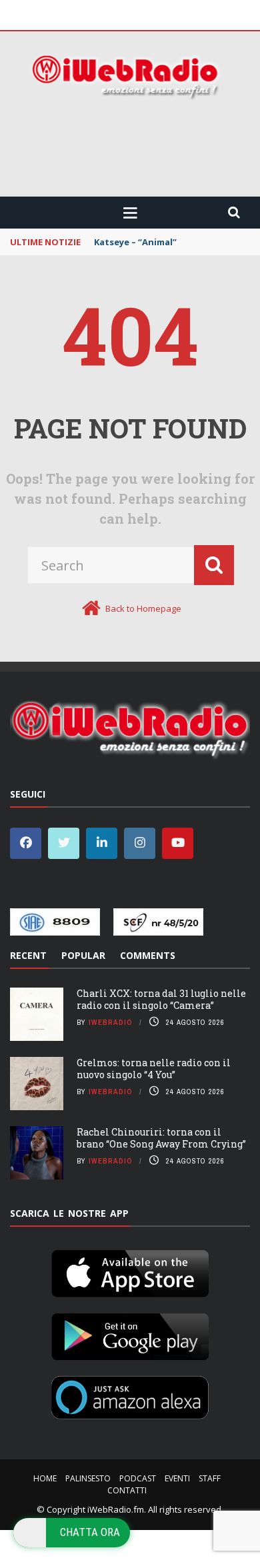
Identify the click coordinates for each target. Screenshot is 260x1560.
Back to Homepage (143, 608)
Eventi (177, 1478)
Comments (147, 955)
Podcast (137, 1478)
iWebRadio (111, 1022)
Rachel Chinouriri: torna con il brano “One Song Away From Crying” (161, 1138)
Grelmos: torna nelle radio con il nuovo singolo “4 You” (154, 1068)
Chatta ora (90, 1532)
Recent (28, 955)
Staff (210, 1478)
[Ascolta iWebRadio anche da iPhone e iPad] (130, 1271)
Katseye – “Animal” (135, 242)
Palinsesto (88, 1478)
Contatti (127, 1490)
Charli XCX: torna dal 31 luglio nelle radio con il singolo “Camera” (161, 999)
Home (45, 1478)
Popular (83, 955)
